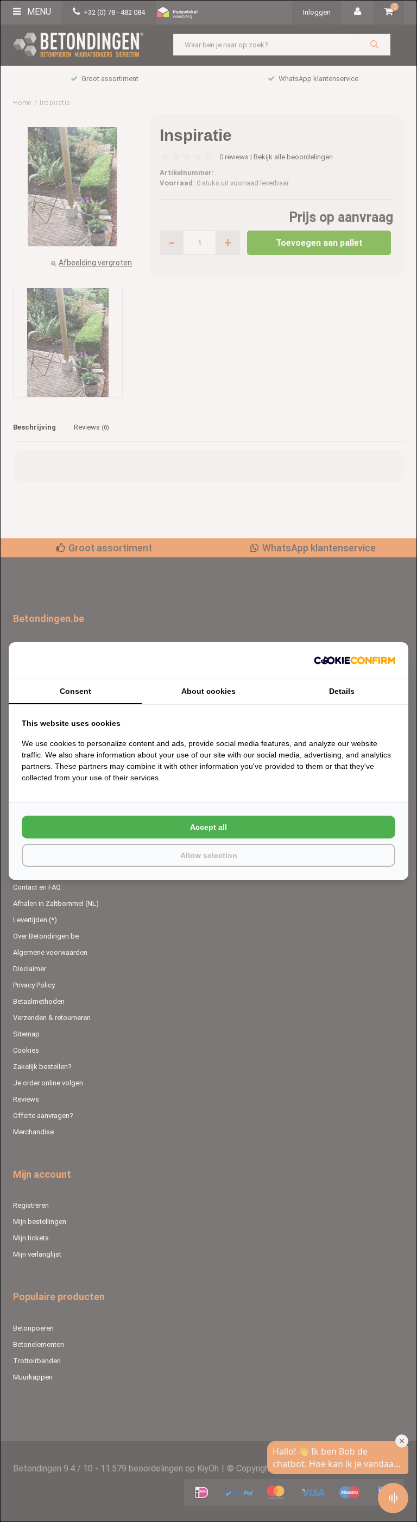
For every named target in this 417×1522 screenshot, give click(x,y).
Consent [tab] (75, 691)
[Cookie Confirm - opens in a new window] (354, 660)
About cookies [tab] (208, 691)
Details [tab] (342, 691)
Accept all (208, 827)
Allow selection (208, 855)
